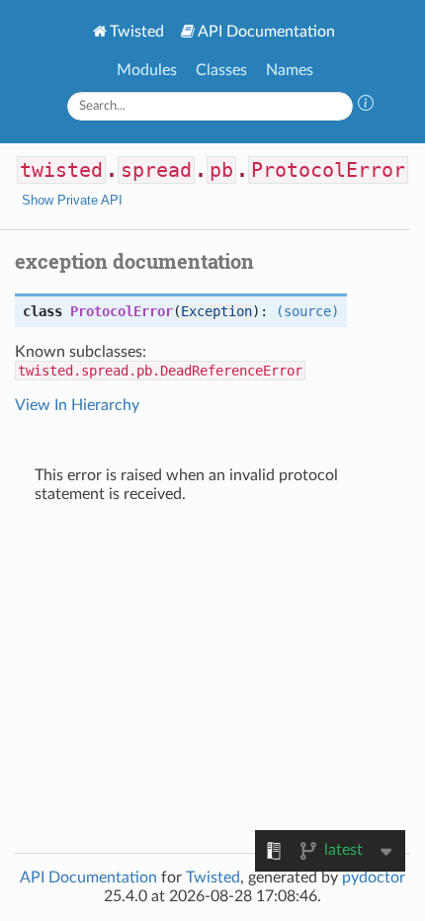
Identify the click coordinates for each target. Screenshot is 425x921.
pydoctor (373, 877)
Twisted (137, 32)
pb (221, 170)
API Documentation (266, 32)
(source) (307, 311)
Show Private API (72, 200)
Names (289, 70)
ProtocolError (328, 170)
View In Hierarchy (77, 405)
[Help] (366, 106)
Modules (147, 70)
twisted (61, 170)
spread (156, 170)
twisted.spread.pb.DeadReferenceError (160, 370)
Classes (221, 70)
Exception (216, 311)
